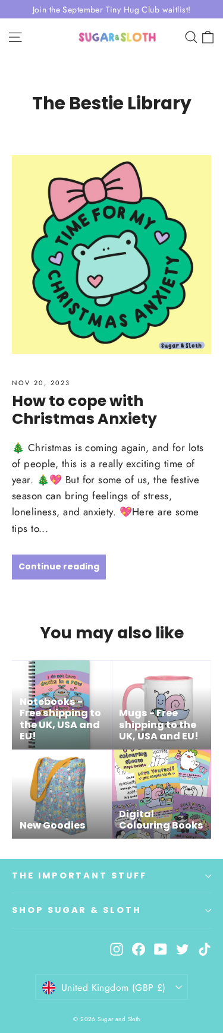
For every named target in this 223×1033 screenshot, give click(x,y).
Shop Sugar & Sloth (77, 910)
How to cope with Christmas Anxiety (84, 409)
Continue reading (58, 566)
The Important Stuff (79, 875)
